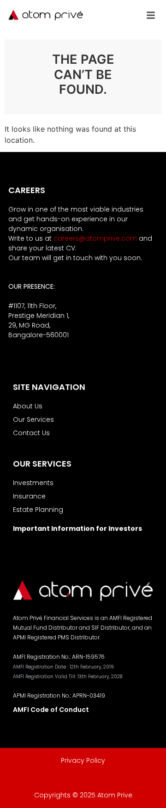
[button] (151, 15)
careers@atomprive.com (95, 238)
